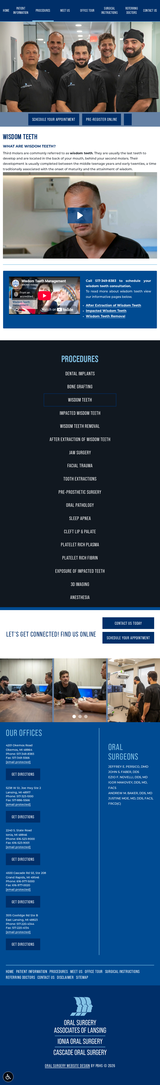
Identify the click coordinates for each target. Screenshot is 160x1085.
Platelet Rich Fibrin (80, 557)
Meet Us (65, 10)
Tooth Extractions (80, 479)
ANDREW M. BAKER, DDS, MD (130, 793)
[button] (80, 215)
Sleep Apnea (80, 518)
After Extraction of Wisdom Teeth (113, 305)
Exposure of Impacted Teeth (80, 571)
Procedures (43, 10)
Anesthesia (80, 597)
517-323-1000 (25, 796)
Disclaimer (65, 977)
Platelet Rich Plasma (80, 544)
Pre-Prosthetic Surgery (80, 492)
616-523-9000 (26, 839)
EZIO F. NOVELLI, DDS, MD (128, 777)
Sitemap (82, 977)
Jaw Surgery (80, 452)
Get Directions (23, 776)
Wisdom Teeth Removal (105, 316)
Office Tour (87, 10)
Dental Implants (80, 373)
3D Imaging (80, 584)
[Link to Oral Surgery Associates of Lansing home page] (80, 1055)
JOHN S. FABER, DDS (123, 772)
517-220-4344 (25, 924)
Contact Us (150, 10)
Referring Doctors (131, 10)
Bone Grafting (80, 386)
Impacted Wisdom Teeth (106, 311)
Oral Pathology (80, 505)
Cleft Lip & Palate (80, 531)
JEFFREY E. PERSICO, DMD (128, 767)
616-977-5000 (26, 881)
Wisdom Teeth (80, 400)
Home (6, 10)
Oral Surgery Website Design (67, 1065)
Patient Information (20, 10)
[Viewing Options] (8, 1077)
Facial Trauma (80, 465)
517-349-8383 (105, 281)
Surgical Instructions (109, 10)
